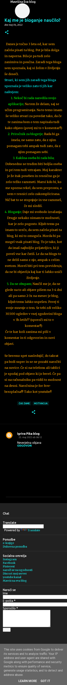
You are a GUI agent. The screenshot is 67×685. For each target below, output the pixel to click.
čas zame (24, 403)
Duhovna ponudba (15, 546)
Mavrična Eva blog (23, 1)
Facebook (9, 563)
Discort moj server (15, 573)
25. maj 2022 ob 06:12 (30, 437)
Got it (45, 681)
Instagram (10, 559)
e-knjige (8, 543)
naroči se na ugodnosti (17, 570)
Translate (34, 530)
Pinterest (9, 566)
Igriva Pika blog (28, 433)
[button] (6, 32)
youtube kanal (12, 577)
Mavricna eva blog (15, 580)
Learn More (27, 681)
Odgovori (24, 445)
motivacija (40, 403)
